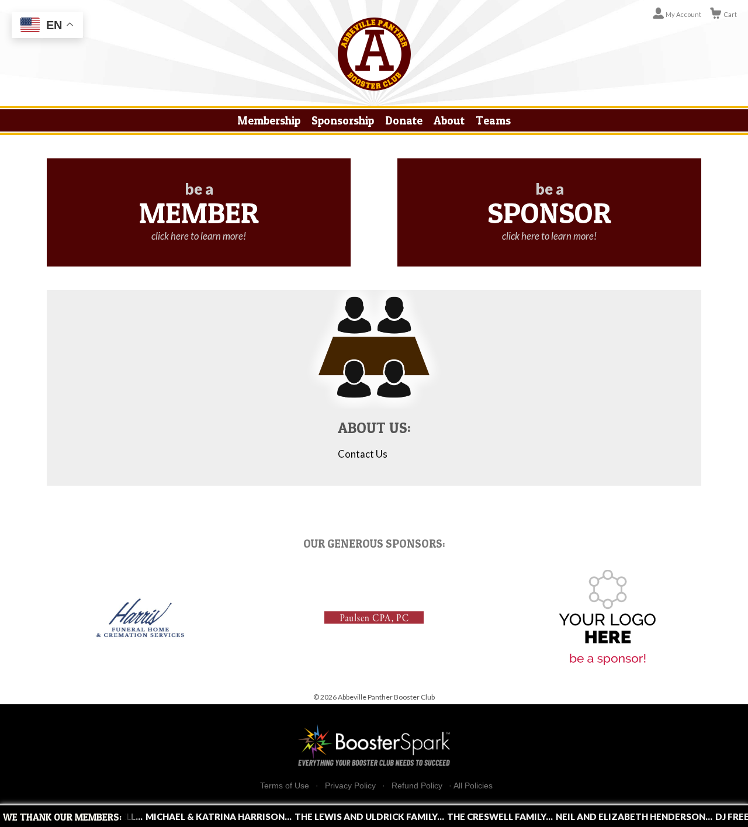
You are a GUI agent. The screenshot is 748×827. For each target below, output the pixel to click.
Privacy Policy (350, 785)
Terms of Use (284, 785)
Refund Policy (417, 785)
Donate (404, 120)
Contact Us (362, 454)
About (449, 120)
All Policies (473, 785)
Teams (493, 120)
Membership (268, 120)
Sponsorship (342, 120)
